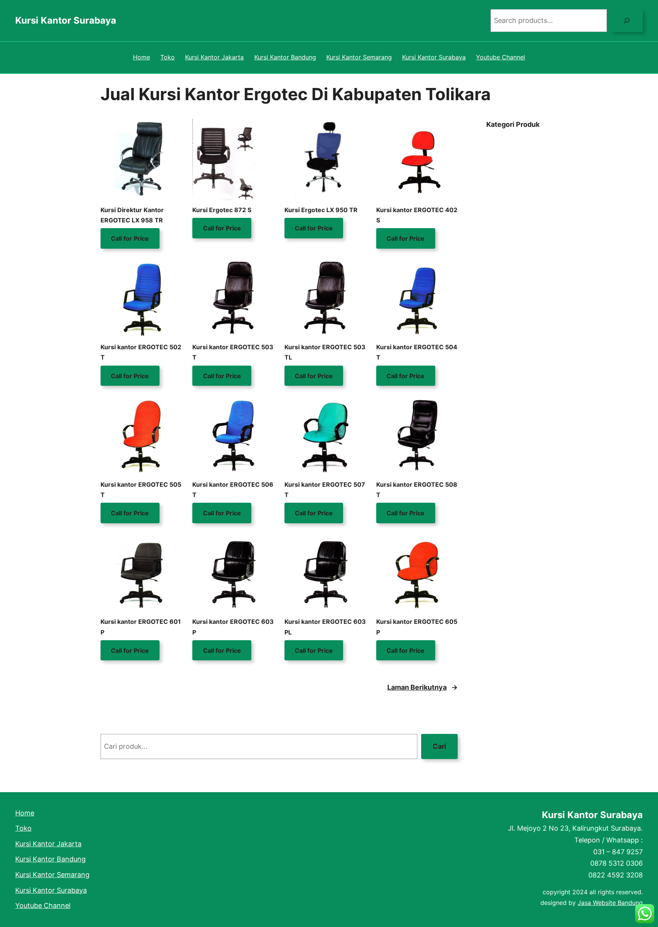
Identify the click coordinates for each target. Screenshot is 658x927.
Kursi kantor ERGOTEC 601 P (141, 627)
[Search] (627, 20)
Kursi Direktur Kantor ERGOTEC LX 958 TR (132, 215)
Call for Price (130, 238)
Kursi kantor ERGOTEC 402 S (416, 215)
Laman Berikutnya (422, 687)
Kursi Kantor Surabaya (65, 20)
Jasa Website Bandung (610, 902)
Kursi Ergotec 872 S (221, 210)
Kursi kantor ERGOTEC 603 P (233, 627)
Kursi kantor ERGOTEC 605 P (416, 627)
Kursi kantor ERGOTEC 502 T (141, 352)
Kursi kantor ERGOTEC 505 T (141, 490)
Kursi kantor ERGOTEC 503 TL (325, 352)
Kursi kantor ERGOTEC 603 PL (325, 627)
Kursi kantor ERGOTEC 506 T (232, 490)
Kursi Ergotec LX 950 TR (321, 210)
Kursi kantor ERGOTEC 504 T (416, 352)
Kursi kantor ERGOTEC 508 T (416, 490)
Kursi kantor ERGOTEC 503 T (232, 352)
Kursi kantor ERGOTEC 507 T (324, 490)
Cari (439, 746)
